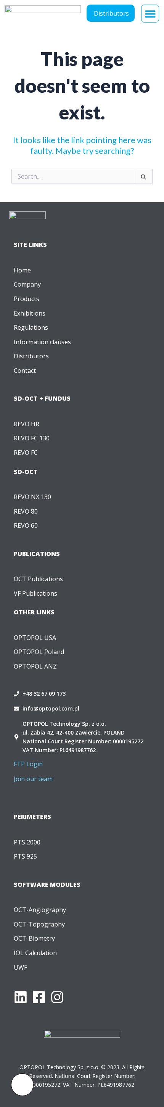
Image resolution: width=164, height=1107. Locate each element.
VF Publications (35, 593)
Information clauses (42, 342)
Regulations (31, 327)
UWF (20, 967)
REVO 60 (26, 525)
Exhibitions (29, 313)
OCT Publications (38, 579)
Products (26, 299)
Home (22, 270)
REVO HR (26, 424)
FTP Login (28, 764)
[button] (150, 14)
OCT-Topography (39, 924)
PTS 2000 (27, 842)
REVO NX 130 (32, 497)
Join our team (33, 779)
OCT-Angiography (40, 910)
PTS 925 (25, 856)
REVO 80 (26, 511)
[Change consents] (22, 1084)
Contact (25, 370)
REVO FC (26, 452)
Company (27, 284)
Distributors (31, 356)
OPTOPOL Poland (39, 652)
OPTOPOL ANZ (35, 666)
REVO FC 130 (32, 438)
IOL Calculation (35, 953)
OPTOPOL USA (35, 637)
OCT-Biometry (34, 938)
